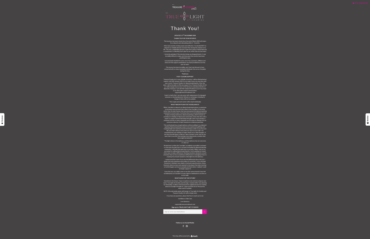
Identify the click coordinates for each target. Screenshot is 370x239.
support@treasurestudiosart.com (185, 204)
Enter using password (361, 3)
